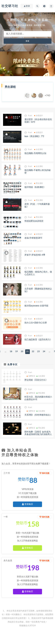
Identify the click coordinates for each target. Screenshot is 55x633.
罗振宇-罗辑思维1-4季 (34, 255)
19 (16, 352)
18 (11, 352)
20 (22, 352)
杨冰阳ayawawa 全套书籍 (36, 306)
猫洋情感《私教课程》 (35, 187)
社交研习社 (10, 6)
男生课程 (39, 183)
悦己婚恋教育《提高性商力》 (38, 340)
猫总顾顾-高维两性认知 (35, 153)
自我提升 (39, 115)
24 (44, 352)
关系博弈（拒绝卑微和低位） (38, 415)
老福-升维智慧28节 (33, 238)
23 (38, 352)
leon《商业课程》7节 (34, 136)
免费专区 (12, 364)
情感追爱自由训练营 (33, 221)
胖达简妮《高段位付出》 (36, 380)
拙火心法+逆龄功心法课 (35, 323)
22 (33, 352)
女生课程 (39, 149)
